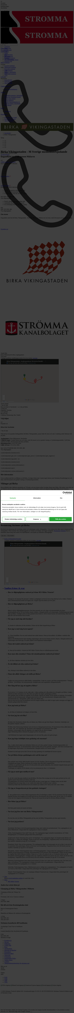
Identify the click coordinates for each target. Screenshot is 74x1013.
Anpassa (36, 519)
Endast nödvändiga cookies (13, 519)
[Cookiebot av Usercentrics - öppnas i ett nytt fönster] (64, 492)
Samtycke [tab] (13, 498)
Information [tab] (37, 498)
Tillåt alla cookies (60, 519)
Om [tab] (61, 498)
